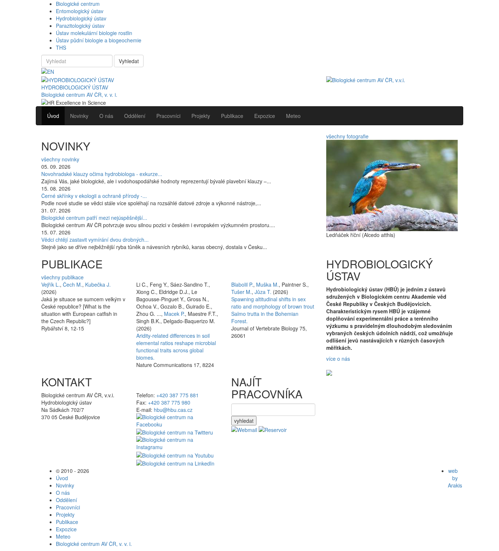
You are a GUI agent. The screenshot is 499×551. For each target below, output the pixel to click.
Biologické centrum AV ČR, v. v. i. (79, 94)
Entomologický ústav (79, 11)
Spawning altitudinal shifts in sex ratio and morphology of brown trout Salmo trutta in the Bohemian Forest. (272, 310)
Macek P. (174, 313)
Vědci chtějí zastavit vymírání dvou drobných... (95, 239)
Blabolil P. (242, 284)
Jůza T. (263, 291)
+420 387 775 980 (169, 402)
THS (61, 47)
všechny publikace (62, 277)
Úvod (62, 478)
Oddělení (66, 500)
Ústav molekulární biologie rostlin (94, 33)
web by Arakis (455, 478)
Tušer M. (241, 291)
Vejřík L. (50, 284)
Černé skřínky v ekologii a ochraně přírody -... (94, 195)
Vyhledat (129, 61)
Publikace (67, 521)
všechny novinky (60, 159)
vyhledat (244, 420)
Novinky (65, 485)
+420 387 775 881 (177, 395)
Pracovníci (68, 507)
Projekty (65, 514)
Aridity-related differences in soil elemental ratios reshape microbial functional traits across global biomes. (176, 346)
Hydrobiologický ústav (81, 18)
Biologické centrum (78, 3)
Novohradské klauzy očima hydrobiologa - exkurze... (101, 173)
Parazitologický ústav (80, 25)
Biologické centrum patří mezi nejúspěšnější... (94, 217)
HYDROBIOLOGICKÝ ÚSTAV (74, 87)
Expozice (66, 529)
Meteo (63, 536)
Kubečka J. (98, 284)
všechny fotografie (347, 136)
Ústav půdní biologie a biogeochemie (98, 40)
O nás (63, 492)
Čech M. (72, 284)
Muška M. (267, 284)
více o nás (338, 358)
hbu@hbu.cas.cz (173, 409)
